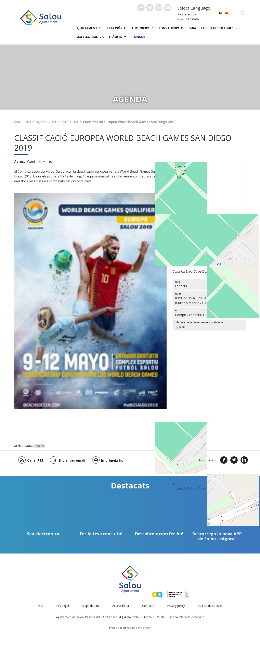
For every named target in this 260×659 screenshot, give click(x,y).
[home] (40, 17)
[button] (233, 491)
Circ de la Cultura (65, 122)
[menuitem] (220, 12)
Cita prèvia (116, 28)
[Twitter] (234, 460)
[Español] (226, 12)
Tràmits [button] (115, 37)
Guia (192, 28)
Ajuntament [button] (87, 28)
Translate (191, 19)
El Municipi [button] (140, 28)
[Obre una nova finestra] (141, 7)
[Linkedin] (244, 460)
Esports (39, 446)
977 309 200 (157, 617)
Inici (28, 122)
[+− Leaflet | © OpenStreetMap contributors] (209, 210)
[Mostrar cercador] (242, 13)
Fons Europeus (171, 28)
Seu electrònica (90, 37)
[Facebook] (224, 460)
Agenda (41, 122)
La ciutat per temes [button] (217, 28)
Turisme (138, 37)
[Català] (220, 12)
